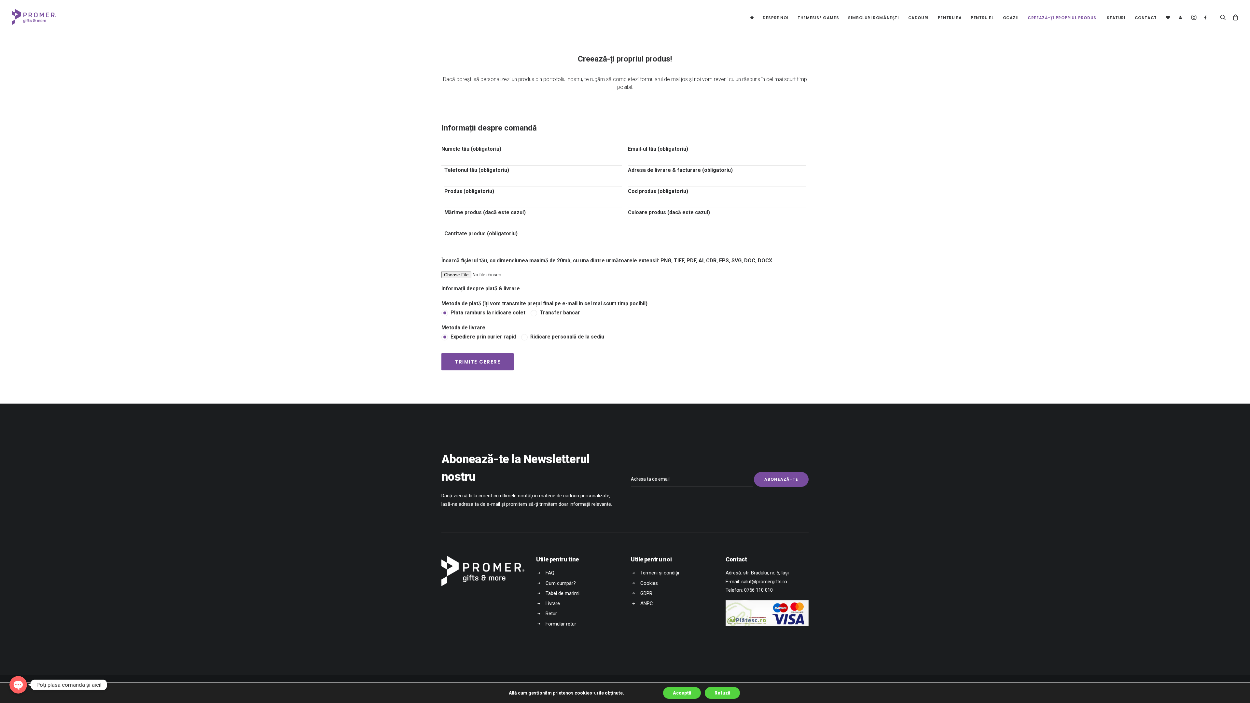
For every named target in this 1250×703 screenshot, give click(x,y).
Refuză (722, 693)
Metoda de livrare (463, 327)
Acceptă (682, 693)
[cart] (1233, 17)
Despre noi (775, 18)
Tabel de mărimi (562, 593)
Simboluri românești (873, 18)
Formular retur (561, 624)
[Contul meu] (1178, 17)
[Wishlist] (1168, 17)
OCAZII (1011, 18)
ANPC (646, 603)
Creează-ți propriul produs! (1063, 18)
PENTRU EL (982, 18)
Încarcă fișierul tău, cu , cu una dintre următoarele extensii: (607, 260)
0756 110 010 (758, 590)
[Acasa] (751, 17)
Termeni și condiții (659, 573)
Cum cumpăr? (561, 583)
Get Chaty (18, 695)
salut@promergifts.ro (764, 582)
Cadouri (918, 18)
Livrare (553, 603)
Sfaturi (1116, 18)
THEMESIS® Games (818, 18)
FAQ (550, 573)
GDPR (646, 593)
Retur (551, 613)
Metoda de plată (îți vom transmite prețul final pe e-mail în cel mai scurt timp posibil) (544, 303)
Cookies (649, 583)
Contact (1146, 18)
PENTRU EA (950, 18)
